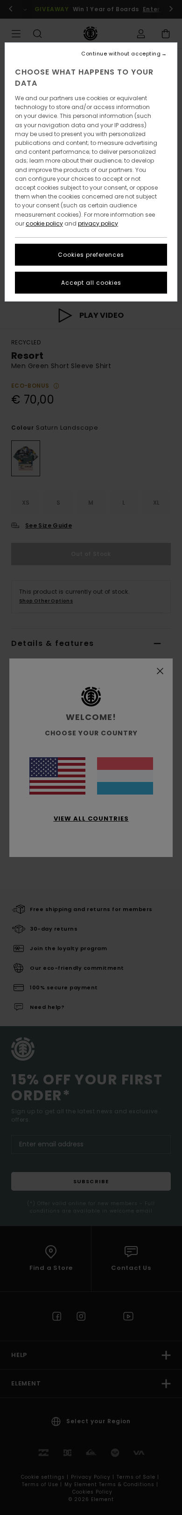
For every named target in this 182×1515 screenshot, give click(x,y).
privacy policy (98, 223)
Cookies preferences (91, 255)
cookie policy (44, 223)
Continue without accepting (121, 53)
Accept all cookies (91, 283)
